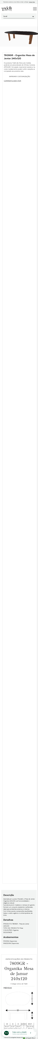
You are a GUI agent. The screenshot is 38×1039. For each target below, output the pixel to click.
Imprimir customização (19, 76)
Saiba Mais (32, 2)
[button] (30, 1038)
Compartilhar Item (12, 81)
